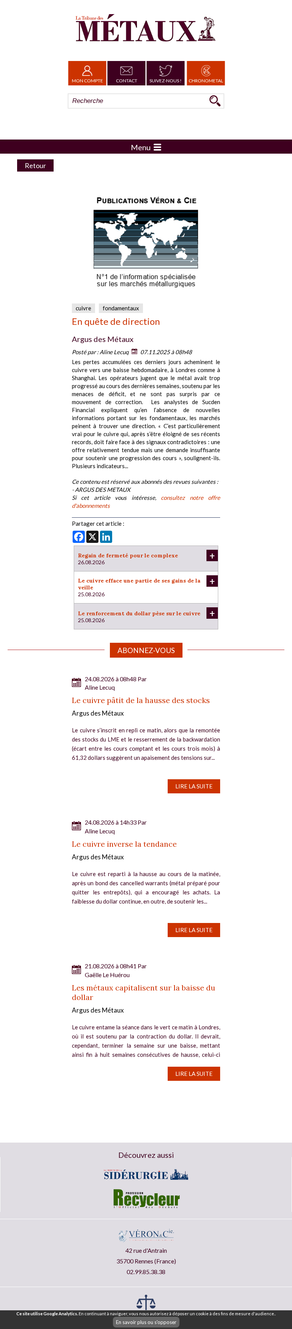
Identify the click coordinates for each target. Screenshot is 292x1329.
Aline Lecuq (114, 351)
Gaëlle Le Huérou (107, 974)
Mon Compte (87, 80)
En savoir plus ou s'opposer (146, 1322)
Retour (35, 165)
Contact (126, 80)
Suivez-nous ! (165, 80)
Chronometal (206, 80)
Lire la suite (194, 786)
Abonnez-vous (146, 650)
